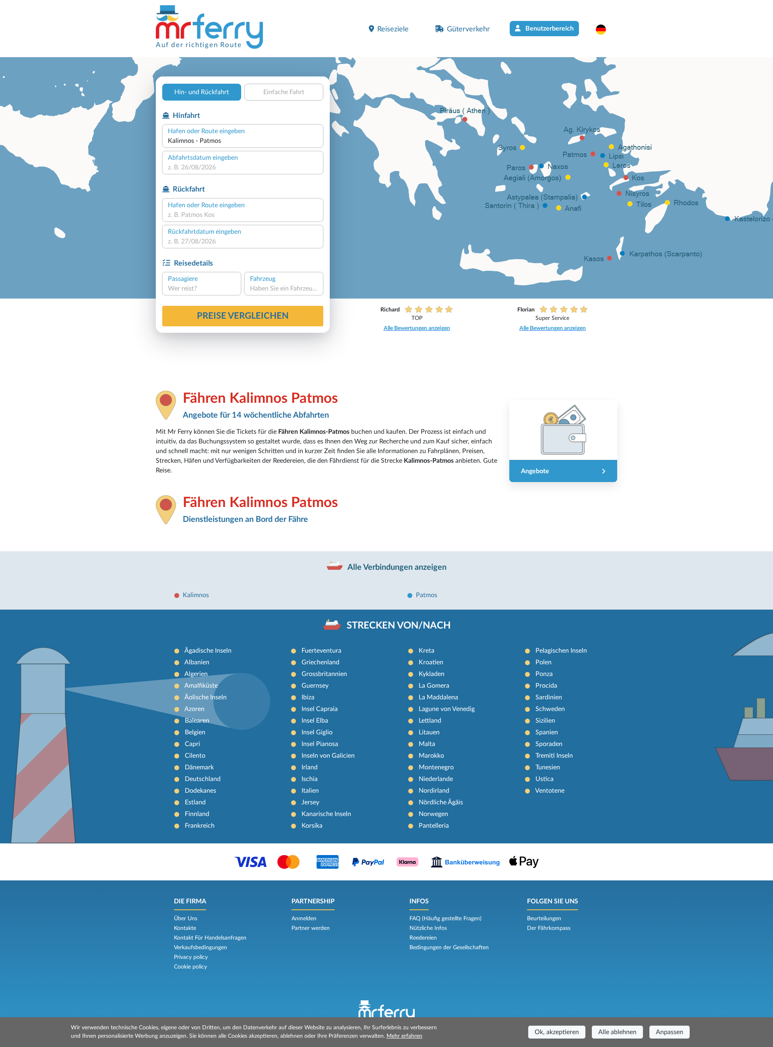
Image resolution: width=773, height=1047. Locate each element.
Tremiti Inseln (554, 755)
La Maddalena (438, 697)
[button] (605, 29)
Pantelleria (434, 825)
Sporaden (548, 744)
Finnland (197, 814)
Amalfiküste (201, 685)
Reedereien (423, 938)
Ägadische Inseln (207, 650)
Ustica (544, 779)
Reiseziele (393, 29)
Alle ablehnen (617, 1032)
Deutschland (203, 779)
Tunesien (547, 767)
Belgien (195, 732)
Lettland (430, 720)
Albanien (196, 662)
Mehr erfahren (404, 1036)
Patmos (426, 595)
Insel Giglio (317, 732)
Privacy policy (191, 957)
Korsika (312, 825)
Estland (195, 802)
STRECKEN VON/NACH (399, 626)
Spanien (546, 732)
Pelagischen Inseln (561, 650)
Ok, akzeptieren (557, 1032)
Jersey (310, 802)
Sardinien (548, 697)
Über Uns (185, 918)
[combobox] (243, 141)
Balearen (197, 720)
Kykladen (431, 674)
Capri (192, 744)
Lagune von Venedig (447, 709)
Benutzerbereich (549, 28)
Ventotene (549, 790)
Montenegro (436, 767)
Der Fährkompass (548, 928)
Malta (427, 744)
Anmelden (303, 918)
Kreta (426, 650)
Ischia (310, 779)
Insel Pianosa (320, 744)
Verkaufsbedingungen (200, 947)
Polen (543, 662)
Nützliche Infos (428, 928)
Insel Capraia (320, 709)
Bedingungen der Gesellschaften (449, 947)
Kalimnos (196, 595)
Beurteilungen (544, 918)
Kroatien (431, 662)
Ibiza (308, 697)
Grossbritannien (324, 674)
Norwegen (433, 814)
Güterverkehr (468, 29)
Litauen (429, 732)
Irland (310, 767)
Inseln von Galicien (328, 755)
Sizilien (545, 720)
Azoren (194, 709)
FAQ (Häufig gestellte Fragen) (445, 918)
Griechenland (320, 662)
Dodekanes (200, 790)
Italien (310, 790)
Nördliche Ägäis (441, 802)
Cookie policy (190, 967)
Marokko (431, 755)
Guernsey (315, 685)
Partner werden (310, 928)
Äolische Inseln (205, 697)
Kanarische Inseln (326, 814)
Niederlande (436, 779)
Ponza (544, 674)
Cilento (195, 755)
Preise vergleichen (243, 315)
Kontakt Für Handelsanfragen (210, 938)
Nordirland (434, 790)
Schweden (550, 709)
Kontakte (185, 928)
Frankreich (200, 825)
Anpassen (669, 1032)
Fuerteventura (321, 650)
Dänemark (199, 767)
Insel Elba (315, 720)
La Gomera (434, 685)
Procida (546, 685)
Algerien (196, 674)
